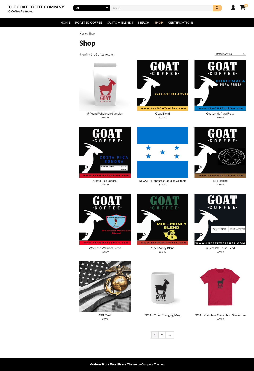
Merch (143, 22)
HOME (65, 22)
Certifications (181, 22)
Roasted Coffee (88, 22)
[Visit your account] (233, 7)
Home (83, 33)
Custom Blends (120, 22)
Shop (159, 22)
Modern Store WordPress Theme (113, 364)
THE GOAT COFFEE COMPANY (36, 7)
